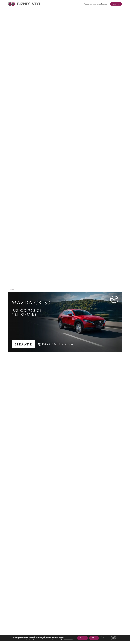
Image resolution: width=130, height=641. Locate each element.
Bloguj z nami (60, 629)
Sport (48, 10)
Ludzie (86, 10)
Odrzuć (94, 638)
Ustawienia (106, 638)
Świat (27, 10)
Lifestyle (38, 10)
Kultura (59, 10)
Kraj (10, 10)
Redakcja (42, 629)
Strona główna (11, 43)
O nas (10, 629)
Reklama (25, 629)
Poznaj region (73, 10)
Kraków (117, 10)
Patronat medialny (82, 629)
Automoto (105, 10)
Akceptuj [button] (82, 638)
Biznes (18, 10)
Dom (95, 10)
